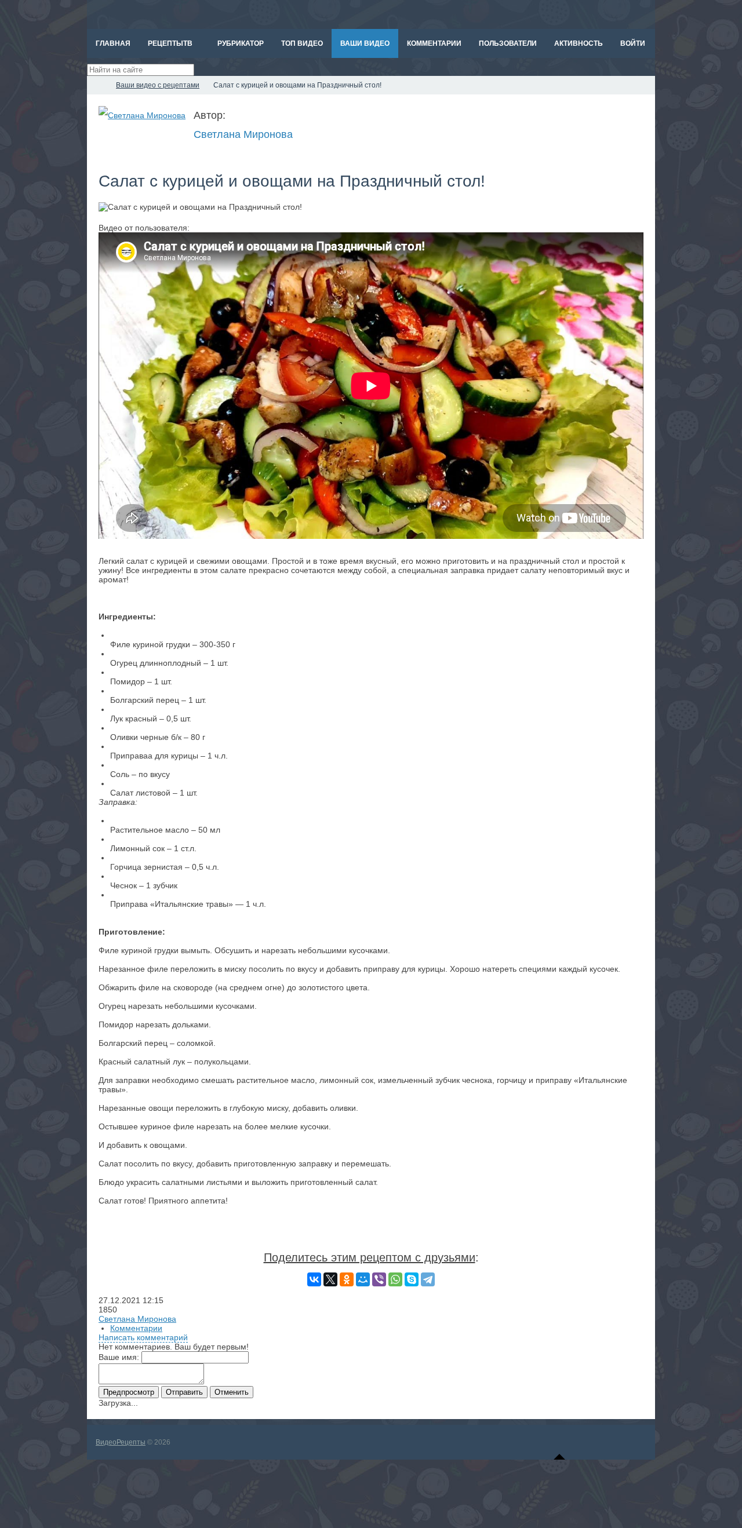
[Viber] (379, 1279)
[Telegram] (428, 1279)
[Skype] (412, 1279)
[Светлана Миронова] (142, 115)
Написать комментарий (143, 1337)
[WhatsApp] (395, 1279)
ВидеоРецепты (121, 1442)
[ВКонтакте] (314, 1279)
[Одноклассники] (347, 1279)
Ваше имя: (119, 1357)
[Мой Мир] (363, 1279)
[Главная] (97, 85)
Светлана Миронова (243, 134)
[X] (330, 1279)
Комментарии (136, 1328)
